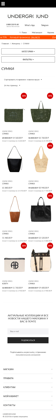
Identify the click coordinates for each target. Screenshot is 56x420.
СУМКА (5, 134)
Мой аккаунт (37, 32)
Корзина (50, 32)
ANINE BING (7, 131)
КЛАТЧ (5, 284)
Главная (5, 43)
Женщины (16, 43)
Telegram (45, 25)
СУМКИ (26, 43)
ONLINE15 (32, 37)
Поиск (24, 32)
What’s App (30, 25)
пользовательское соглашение (28, 354)
